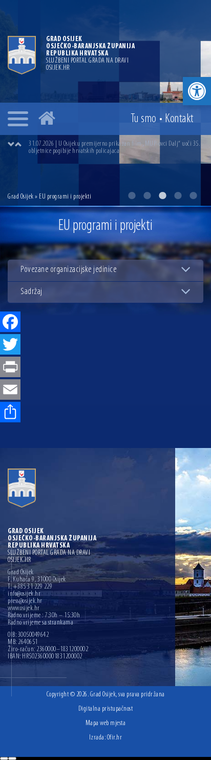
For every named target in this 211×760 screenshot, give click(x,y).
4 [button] (178, 195)
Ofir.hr (114, 738)
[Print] (10, 368)
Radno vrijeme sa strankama (40, 623)
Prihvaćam (4, 758)
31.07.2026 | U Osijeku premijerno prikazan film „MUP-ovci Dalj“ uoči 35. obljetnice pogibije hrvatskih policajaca (114, 147)
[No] (12, 758)
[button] (197, 91)
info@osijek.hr (24, 594)
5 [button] (193, 195)
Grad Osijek (21, 197)
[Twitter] (10, 345)
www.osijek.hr (24, 608)
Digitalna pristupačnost (105, 709)
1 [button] (131, 195)
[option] (115, 147)
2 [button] (147, 195)
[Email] (10, 390)
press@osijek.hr (25, 601)
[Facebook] (10, 322)
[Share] (10, 413)
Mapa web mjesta (106, 723)
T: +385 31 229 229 (30, 587)
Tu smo (144, 119)
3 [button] (162, 195)
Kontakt (179, 119)
